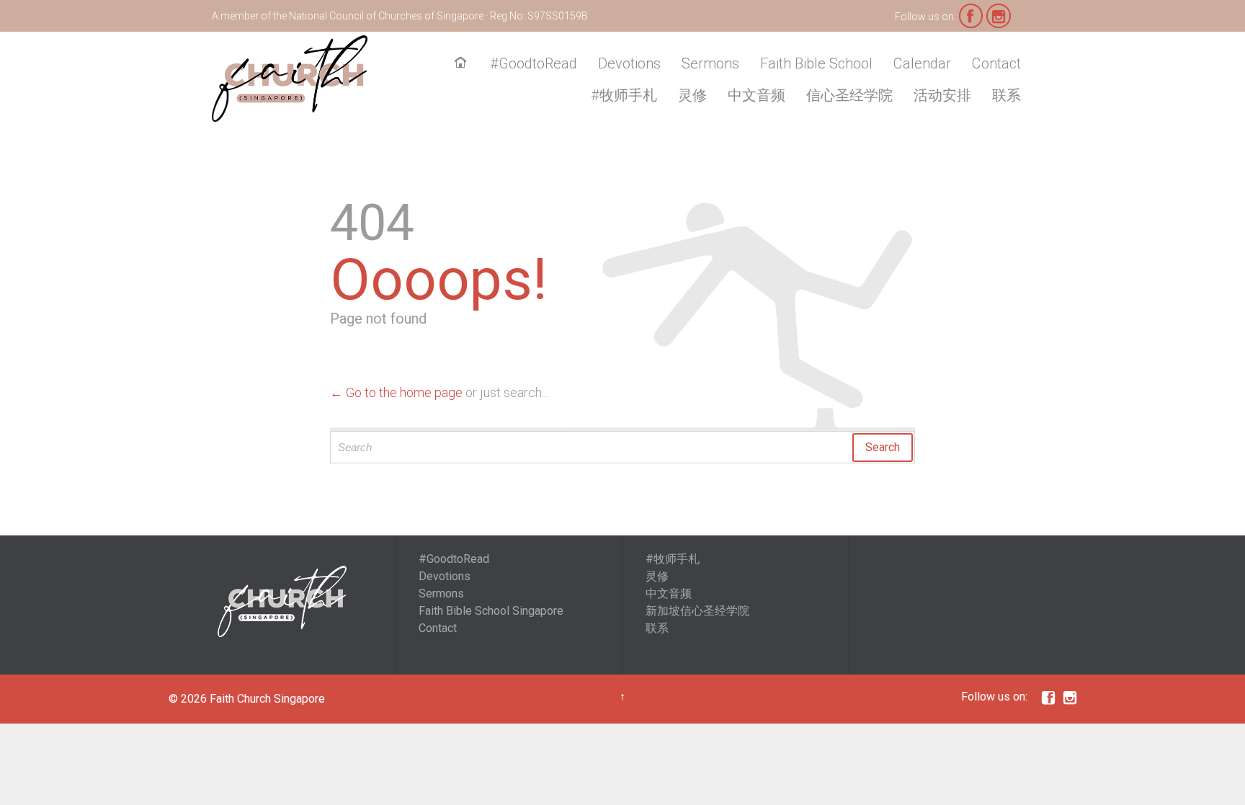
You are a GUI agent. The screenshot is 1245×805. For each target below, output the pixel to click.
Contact (438, 628)
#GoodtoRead (454, 559)
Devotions (444, 576)
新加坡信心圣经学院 (697, 611)
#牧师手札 (673, 559)
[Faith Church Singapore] (289, 78)
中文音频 (669, 593)
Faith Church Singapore (267, 699)
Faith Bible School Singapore (491, 611)
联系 (657, 628)
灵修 (657, 576)
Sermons (441, 593)
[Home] (463, 64)
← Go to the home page (396, 392)
